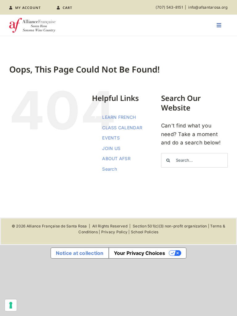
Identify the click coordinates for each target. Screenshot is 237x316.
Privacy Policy (114, 232)
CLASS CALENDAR (122, 127)
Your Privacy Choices (139, 253)
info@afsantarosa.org (207, 7)
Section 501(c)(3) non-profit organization (170, 226)
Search (109, 169)
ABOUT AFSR (116, 158)
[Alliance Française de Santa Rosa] (32, 20)
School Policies (145, 232)
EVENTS (111, 137)
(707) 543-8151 (169, 7)
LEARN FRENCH (119, 117)
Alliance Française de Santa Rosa (57, 226)
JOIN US (111, 148)
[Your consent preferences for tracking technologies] (11, 305)
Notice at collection (80, 253)
